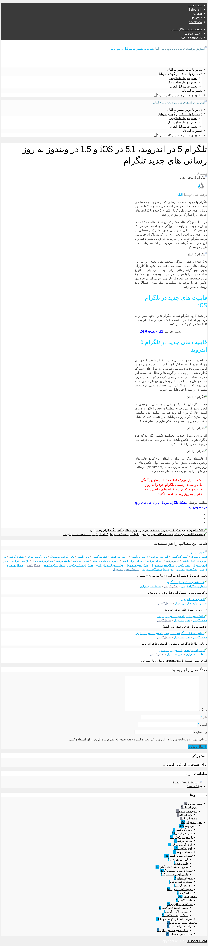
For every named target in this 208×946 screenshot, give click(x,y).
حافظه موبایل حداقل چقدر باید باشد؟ (184, 626)
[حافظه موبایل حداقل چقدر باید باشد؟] (182, 616)
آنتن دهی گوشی (159, 556)
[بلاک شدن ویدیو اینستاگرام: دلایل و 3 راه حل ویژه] (187, 582)
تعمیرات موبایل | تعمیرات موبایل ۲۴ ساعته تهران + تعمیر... (172, 575)
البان (197, 173)
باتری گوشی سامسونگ (62, 556)
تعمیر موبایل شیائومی (183, 78)
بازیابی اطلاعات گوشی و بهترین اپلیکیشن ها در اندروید (174, 644)
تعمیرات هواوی (81, 561)
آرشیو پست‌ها (193, 33)
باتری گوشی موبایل (37, 556)
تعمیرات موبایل (199, 556)
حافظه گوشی (63, 561)
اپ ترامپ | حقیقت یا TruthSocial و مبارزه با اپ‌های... (174, 661)
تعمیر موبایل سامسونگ (182, 82)
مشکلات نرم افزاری (186, 569)
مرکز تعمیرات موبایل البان (109, 565)
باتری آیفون (83, 556)
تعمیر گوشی (172, 561)
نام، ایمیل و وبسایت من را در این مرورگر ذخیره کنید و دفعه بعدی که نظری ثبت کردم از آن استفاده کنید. (136, 739)
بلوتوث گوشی (16, 556)
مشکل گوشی (33, 565)
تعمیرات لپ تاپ (191, 90)
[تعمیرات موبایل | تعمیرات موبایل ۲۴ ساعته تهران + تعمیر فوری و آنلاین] (196, 552)
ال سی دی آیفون (139, 556)
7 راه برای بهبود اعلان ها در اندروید (186, 610)
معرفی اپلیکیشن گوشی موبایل (157, 569)
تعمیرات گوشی (155, 561)
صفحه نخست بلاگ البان (186, 29)
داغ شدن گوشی (20, 561)
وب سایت (200, 732)
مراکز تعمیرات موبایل (162, 565)
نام (204, 717)
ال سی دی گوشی (119, 556)
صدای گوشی (183, 565)
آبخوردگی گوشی (179, 556)
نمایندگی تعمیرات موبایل (126, 569)
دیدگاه (203, 710)
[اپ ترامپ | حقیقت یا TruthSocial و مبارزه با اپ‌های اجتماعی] (183, 650)
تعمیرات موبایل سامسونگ (105, 561)
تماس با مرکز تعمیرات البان (184, 69)
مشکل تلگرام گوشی (54, 565)
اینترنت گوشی (99, 556)
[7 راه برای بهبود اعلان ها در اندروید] (194, 599)
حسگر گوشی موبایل (42, 561)
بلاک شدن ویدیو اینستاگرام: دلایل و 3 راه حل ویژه (177, 592)
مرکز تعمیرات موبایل (137, 565)
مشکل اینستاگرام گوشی (80, 565)
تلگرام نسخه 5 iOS (152, 331)
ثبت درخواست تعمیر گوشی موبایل (180, 74)
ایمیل (202, 724)
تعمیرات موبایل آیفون (183, 86)
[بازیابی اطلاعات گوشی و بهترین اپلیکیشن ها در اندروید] (171, 633)
